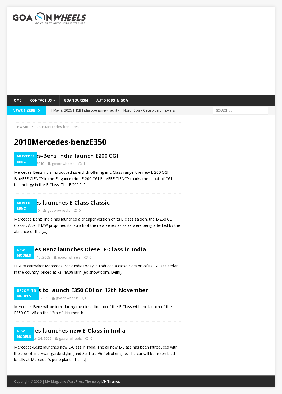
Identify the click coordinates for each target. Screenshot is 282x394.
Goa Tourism (76, 100)
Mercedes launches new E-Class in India (70, 330)
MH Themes (110, 381)
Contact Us (41, 100)
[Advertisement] (184, 50)
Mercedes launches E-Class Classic (62, 202)
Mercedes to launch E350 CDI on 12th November (81, 290)
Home (16, 100)
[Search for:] (240, 110)
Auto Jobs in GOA (112, 100)
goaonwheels (63, 163)
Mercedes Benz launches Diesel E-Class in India (80, 249)
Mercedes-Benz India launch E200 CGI (66, 155)
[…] (82, 184)
